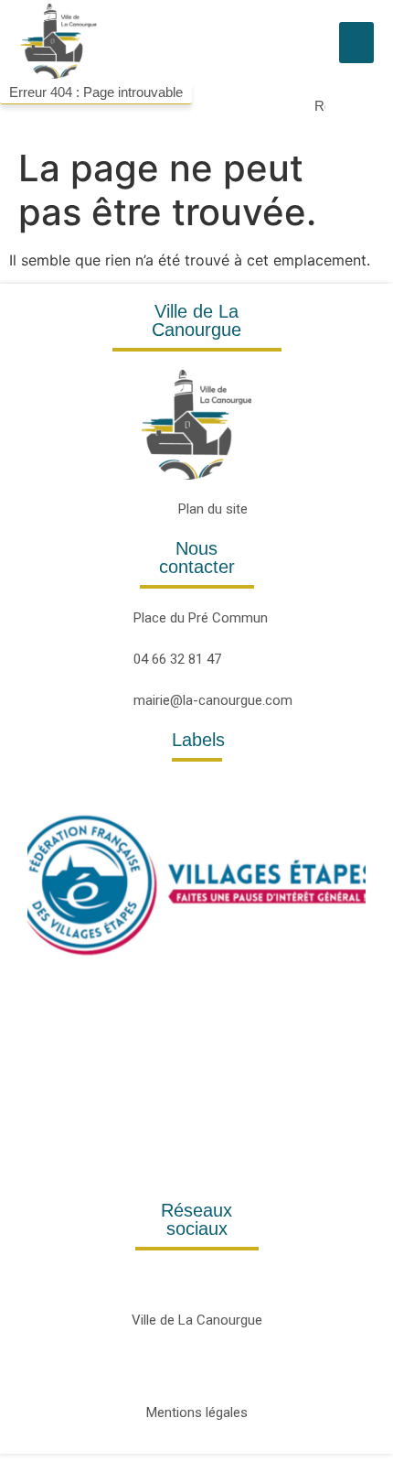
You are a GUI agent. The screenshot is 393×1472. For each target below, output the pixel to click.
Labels (198, 740)
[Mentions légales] (197, 1372)
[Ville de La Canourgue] (197, 1280)
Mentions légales (197, 1412)
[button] (356, 42)
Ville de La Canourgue (197, 1320)
